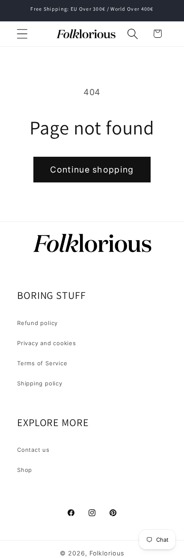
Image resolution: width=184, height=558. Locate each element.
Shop (24, 469)
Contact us (33, 449)
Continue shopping (92, 169)
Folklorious (106, 553)
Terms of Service (42, 363)
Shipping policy (39, 383)
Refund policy (37, 322)
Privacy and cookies (46, 343)
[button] (22, 33)
